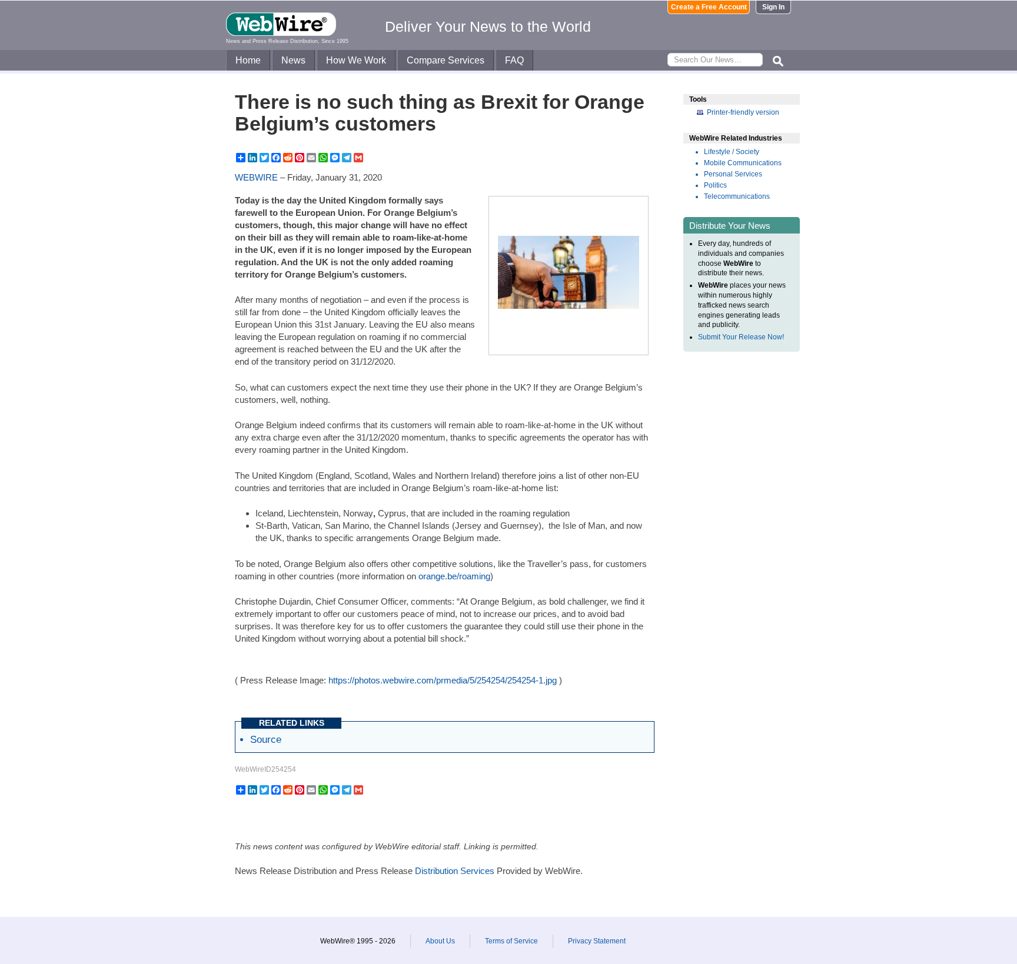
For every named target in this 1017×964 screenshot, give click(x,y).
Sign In (773, 7)
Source (265, 739)
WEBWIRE (256, 177)
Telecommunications (737, 196)
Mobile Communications (743, 163)
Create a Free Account (709, 7)
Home (248, 60)
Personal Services (733, 174)
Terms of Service (511, 941)
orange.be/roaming (454, 576)
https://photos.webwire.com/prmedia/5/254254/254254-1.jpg (442, 680)
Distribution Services (454, 871)
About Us (440, 941)
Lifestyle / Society (731, 152)
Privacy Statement (597, 941)
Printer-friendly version (743, 112)
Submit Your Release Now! (741, 337)
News (293, 60)
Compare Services (445, 60)
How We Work (356, 60)
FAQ (514, 60)
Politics (715, 185)
